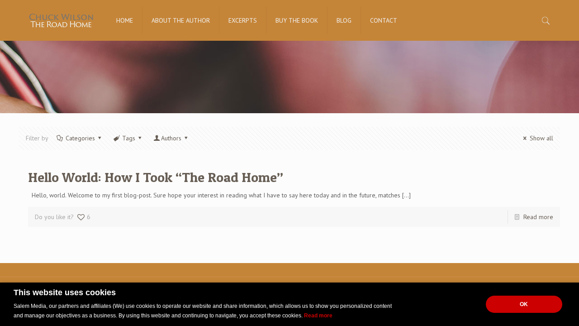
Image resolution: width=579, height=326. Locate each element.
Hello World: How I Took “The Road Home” (155, 177)
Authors (171, 138)
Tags (128, 138)
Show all (541, 138)
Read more (538, 217)
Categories (80, 138)
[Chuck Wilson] (61, 20)
